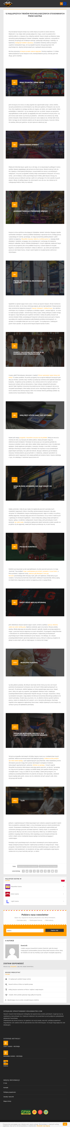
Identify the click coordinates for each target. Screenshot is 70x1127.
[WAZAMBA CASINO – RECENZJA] (5, 1052)
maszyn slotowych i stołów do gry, (42, 308)
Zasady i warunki (8, 1097)
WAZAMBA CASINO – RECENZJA (12, 1056)
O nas (5, 1083)
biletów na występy (38, 765)
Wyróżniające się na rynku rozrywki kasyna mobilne (23, 1000)
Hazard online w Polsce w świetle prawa (20, 984)
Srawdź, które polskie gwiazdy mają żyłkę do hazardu (25, 995)
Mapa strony (7, 1101)
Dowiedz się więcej (43, 1126)
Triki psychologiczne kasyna (48, 866)
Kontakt (5, 1087)
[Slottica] (5, 1062)
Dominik (24, 946)
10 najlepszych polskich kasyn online (19, 979)
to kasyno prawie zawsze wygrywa (30, 51)
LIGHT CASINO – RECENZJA (11, 1046)
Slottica (5, 1066)
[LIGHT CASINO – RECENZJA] (5, 1043)
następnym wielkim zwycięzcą (24, 43)
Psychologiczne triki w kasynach (27, 866)
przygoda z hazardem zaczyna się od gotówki (33, 437)
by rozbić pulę (19, 522)
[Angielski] (65, 3)
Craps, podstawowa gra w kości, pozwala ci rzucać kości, (40, 571)
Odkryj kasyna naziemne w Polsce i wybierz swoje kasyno (25, 989)
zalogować (13, 966)
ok (65, 1124)
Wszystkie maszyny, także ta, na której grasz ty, (35, 239)
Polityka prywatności (9, 1092)
